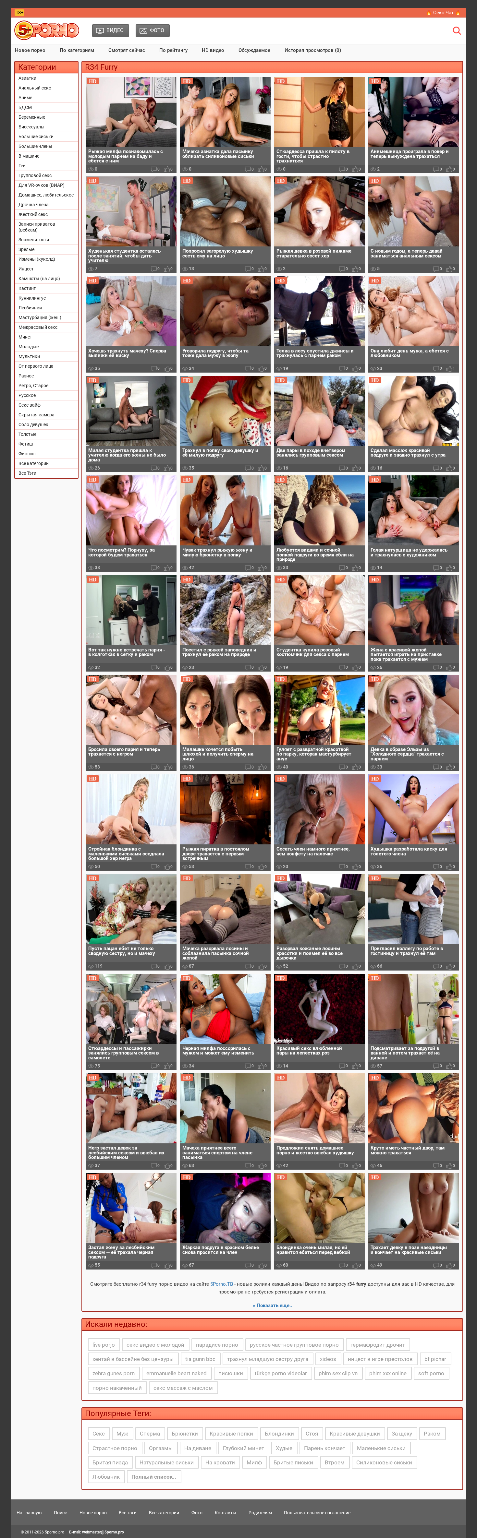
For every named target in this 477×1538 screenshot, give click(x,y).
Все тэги (128, 1512)
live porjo (103, 1344)
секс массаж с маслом (183, 1388)
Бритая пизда (110, 1462)
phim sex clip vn (338, 1373)
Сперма (150, 1433)
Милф (254, 1462)
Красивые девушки (355, 1433)
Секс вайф (29, 405)
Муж (122, 1433)
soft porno (431, 1373)
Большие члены (35, 146)
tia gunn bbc (200, 1359)
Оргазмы (161, 1448)
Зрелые (26, 249)
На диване (197, 1448)
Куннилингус (32, 298)
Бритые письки (293, 1462)
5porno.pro (54, 1532)
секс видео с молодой (155, 1344)
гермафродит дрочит (377, 1344)
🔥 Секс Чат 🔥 (443, 13)
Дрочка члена (33, 204)
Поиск (60, 1512)
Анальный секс (34, 87)
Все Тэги (27, 473)
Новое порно (30, 50)
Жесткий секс (33, 214)
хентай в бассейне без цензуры (133, 1359)
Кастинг (27, 288)
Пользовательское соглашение (317, 1512)
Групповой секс (35, 175)
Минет (25, 337)
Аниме (25, 97)
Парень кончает (324, 1448)
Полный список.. (153, 1476)
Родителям (260, 1512)
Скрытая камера (36, 414)
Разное (26, 375)
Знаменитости (33, 239)
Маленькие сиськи (381, 1448)
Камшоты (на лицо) (39, 278)
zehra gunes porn (113, 1373)
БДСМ (25, 107)
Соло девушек (33, 424)
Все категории (33, 463)
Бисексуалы (31, 126)
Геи (22, 165)
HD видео (213, 50)
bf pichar (435, 1359)
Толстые (27, 434)
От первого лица (36, 366)
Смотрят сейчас (126, 50)
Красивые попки (231, 1433)
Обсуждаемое (254, 50)
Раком (432, 1433)
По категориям (77, 50)
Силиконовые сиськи (384, 1462)
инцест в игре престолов (380, 1359)
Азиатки (27, 78)
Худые (284, 1448)
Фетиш (25, 444)
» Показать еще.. (272, 1305)
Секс (98, 1433)
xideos (328, 1359)
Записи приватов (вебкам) (36, 226)
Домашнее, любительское (46, 194)
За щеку (402, 1433)
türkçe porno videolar (281, 1373)
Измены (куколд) (36, 259)
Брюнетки (185, 1433)
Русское (27, 395)
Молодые (28, 346)
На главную (29, 1512)
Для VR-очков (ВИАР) (41, 185)
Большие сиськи (36, 136)
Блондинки (279, 1433)
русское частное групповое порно (294, 1344)
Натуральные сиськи (167, 1462)
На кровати (220, 1462)
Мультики (29, 356)
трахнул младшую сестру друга (267, 1359)
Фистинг (27, 453)
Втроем (335, 1462)
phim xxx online (388, 1373)
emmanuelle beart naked (176, 1373)
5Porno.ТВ (221, 1284)
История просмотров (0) (313, 50)
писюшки (230, 1373)
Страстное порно (114, 1448)
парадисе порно (217, 1344)
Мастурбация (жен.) (39, 317)
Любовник (106, 1476)
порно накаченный (117, 1388)
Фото (196, 1512)
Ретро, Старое (33, 385)
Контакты (225, 1512)
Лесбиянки (30, 307)
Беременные (31, 117)
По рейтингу (173, 50)
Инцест (26, 268)
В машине (28, 156)
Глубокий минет (243, 1448)
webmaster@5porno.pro (103, 1532)
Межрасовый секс (37, 327)
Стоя (312, 1433)
